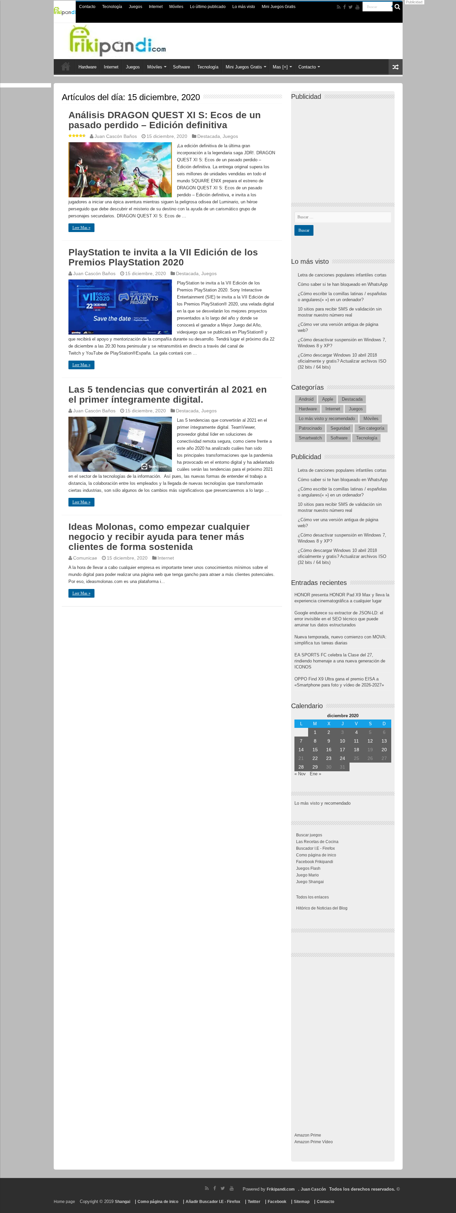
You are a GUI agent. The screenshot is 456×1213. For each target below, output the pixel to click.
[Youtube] (357, 7)
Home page (64, 1201)
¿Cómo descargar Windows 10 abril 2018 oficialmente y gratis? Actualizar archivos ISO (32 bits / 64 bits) (342, 361)
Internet (156, 6)
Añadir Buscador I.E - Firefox (213, 1201)
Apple (327, 399)
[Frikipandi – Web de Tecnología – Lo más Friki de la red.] (131, 40)
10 (342, 741)
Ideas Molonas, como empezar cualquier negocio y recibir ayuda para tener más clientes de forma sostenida (159, 537)
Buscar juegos (309, 835)
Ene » (315, 773)
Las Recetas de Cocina (317, 841)
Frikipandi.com (281, 1189)
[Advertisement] (344, 145)
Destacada (208, 136)
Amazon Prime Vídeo (313, 1142)
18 (356, 749)
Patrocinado (310, 428)
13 (384, 741)
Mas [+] (280, 66)
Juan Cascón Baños (115, 136)
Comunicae (85, 558)
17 (342, 749)
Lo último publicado (208, 6)
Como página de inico (316, 855)
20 (384, 749)
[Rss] (338, 7)
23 (328, 758)
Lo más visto (243, 6)
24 (342, 758)
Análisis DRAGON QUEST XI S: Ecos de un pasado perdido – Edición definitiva (164, 120)
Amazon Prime (307, 1135)
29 (315, 767)
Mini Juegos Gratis (278, 6)
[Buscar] (398, 7)
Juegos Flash (308, 868)
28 (301, 767)
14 (301, 749)
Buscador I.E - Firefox (315, 848)
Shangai (122, 1201)
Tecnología (112, 6)
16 (328, 749)
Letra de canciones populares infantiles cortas (342, 274)
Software (181, 66)
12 (370, 741)
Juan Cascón (313, 1189)
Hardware (87, 66)
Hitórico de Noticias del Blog (322, 908)
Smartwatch (310, 437)
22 (315, 758)
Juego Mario (307, 875)
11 (356, 741)
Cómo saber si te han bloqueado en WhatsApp (343, 284)
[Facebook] (345, 7)
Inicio (65, 66)
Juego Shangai (310, 881)
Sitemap (301, 1201)
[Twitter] (351, 7)
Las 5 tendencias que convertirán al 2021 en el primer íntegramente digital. (167, 394)
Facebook (277, 1201)
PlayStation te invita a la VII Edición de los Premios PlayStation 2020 (163, 257)
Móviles (176, 6)
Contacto (87, 6)
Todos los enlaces (312, 897)
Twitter (254, 1201)
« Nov (300, 773)
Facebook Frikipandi (314, 861)
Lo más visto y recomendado (327, 418)
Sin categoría (371, 428)
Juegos (135, 6)
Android (306, 399)
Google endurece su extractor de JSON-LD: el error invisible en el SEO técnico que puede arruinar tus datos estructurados (338, 618)
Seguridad (340, 428)
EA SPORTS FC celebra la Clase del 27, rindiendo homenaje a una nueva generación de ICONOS (339, 660)
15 (315, 749)
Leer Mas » (81, 227)
